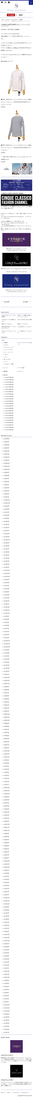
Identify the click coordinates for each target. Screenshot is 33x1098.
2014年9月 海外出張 (8, 403)
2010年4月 (6, 1029)
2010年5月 (6, 1026)
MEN (21, 15)
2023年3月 (6, 561)
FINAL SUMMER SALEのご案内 (25, 319)
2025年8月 (6, 475)
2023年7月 (6, 549)
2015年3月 (6, 852)
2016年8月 (6, 800)
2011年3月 (6, 998)
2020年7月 (6, 656)
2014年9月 (6, 870)
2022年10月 (6, 576)
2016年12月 (6, 787)
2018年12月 (6, 714)
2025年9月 (6, 472)
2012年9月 (6, 943)
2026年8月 (6, 438)
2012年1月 (6, 968)
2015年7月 (6, 839)
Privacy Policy (16, 1092)
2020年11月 (6, 643)
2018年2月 (6, 744)
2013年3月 (6, 925)
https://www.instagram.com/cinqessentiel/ (14, 222)
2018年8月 (6, 726)
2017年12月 (6, 751)
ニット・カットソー (8, 352)
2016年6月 (6, 806)
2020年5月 (6, 662)
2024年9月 (6, 506)
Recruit (8, 1092)
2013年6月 (6, 916)
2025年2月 (6, 494)
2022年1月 (6, 604)
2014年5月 (6, 882)
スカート (6, 354)
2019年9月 (6, 686)
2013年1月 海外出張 (8, 415)
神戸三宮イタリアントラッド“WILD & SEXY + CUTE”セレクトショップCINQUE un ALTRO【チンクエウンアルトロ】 (16, 270)
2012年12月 (6, 934)
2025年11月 (6, 466)
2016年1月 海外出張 (8, 396)
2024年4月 (6, 521)
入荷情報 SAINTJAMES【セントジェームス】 (15, 24)
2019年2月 (6, 708)
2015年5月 (6, 845)
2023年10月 (6, 539)
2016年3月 (6, 815)
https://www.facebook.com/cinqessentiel (13, 216)
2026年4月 (6, 451)
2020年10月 (6, 647)
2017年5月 (6, 772)
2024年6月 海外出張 (9, 379)
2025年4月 (6, 487)
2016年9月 (6, 796)
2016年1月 (6, 821)
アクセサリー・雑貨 (8, 364)
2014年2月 (6, 891)
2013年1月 (6, 931)
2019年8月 (6, 689)
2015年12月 (6, 824)
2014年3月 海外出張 (8, 408)
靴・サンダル (7, 359)
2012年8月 (6, 946)
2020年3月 (6, 668)
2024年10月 (6, 503)
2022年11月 (6, 573)
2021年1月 (6, 637)
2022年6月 (6, 588)
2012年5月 (6, 956)
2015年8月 (6, 836)
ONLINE (3, 107)
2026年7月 (6, 441)
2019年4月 (6, 702)
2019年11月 (6, 680)
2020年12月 (6, 640)
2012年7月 (6, 949)
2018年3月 (6, 741)
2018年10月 (6, 720)
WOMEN (11, 15)
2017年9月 (6, 760)
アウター (6, 345)
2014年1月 (6, 894)
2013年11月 (6, 900)
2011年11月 (6, 974)
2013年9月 (6, 907)
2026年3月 (6, 454)
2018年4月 (6, 738)
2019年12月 (6, 677)
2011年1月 (6, 1001)
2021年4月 (6, 628)
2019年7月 (6, 692)
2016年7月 (6, 803)
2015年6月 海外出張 (8, 398)
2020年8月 (6, 653)
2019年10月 (6, 683)
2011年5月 (6, 992)
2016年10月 (6, 793)
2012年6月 (6, 953)
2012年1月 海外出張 (8, 420)
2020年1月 (6, 674)
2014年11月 (6, 864)
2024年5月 (6, 518)
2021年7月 (6, 622)
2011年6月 (6, 989)
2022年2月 (6, 601)
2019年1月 (6, 711)
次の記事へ (26, 302)
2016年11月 (6, 790)
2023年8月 (6, 546)
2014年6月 (6, 879)
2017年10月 (6, 757)
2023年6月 (6, 552)
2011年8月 (6, 983)
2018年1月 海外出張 (8, 389)
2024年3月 (6, 524)
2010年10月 (6, 1011)
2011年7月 (6, 986)
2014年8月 (6, 873)
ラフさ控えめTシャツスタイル (24, 326)
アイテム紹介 (21, 367)
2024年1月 (6, 530)
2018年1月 (6, 747)
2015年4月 (6, 848)
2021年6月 (6, 625)
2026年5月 (6, 448)
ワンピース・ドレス (8, 347)
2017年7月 (6, 766)
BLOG (3, 340)
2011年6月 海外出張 (8, 422)
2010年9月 (6, 1014)
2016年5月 (6, 809)
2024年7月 (6, 512)
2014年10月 (6, 867)
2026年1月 (6, 460)
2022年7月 (6, 585)
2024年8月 (6, 509)
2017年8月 (6, 763)
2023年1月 (6, 567)
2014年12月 (6, 861)
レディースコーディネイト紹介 (25, 343)
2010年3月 (6, 1032)
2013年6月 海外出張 (8, 413)
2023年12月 (6, 533)
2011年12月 (6, 971)
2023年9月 (6, 542)
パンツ (5, 357)
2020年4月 (6, 665)
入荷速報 (5, 342)
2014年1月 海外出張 (8, 410)
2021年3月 (6, 631)
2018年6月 (6, 732)
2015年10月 (6, 830)
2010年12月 (6, 1005)
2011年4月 (6, 995)
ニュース (5, 367)
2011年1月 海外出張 (8, 425)
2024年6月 (6, 515)
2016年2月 (6, 818)
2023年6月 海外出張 (9, 384)
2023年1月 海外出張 (8, 387)
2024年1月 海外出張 (8, 382)
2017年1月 (6, 784)
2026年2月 (6, 457)
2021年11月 (6, 610)
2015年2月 (6, 855)
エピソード (20, 371)
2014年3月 (6, 888)
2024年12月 (6, 500)
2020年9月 (6, 650)
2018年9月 (6, 723)
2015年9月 (6, 833)
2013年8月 (6, 910)
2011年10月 (6, 977)
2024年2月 (6, 527)
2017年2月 (6, 781)
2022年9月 (6, 579)
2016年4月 (6, 812)
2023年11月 (6, 536)
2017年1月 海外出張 (8, 391)
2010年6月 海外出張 (9, 427)
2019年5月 (6, 699)
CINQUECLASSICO (7, 1055)
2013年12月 (6, 897)
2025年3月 (6, 490)
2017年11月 (6, 754)
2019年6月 (6, 695)
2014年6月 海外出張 (8, 406)
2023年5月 (6, 555)
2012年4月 (6, 959)
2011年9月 (6, 980)
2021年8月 (6, 619)
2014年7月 (6, 876)
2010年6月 (6, 1023)
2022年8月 (6, 582)
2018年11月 (6, 717)
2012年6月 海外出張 (8, 417)
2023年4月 (6, 558)
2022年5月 (6, 591)
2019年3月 (6, 705)
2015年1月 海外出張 (8, 401)
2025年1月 (6, 497)
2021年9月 (6, 616)
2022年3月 (6, 598)
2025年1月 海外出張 (8, 377)
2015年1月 (6, 858)
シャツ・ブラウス (8, 349)
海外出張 (5, 375)
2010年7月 (6, 1020)
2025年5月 (6, 484)
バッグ (5, 361)
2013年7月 (6, 913)
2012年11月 (6, 937)
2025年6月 (6, 481)
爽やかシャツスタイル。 (7, 324)
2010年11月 (6, 1008)
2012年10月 (6, 940)
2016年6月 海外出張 (8, 394)
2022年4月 (6, 594)
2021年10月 (6, 613)
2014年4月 (6, 885)
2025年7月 (6, 478)
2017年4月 (6, 775)
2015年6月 (6, 842)
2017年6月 (6, 769)
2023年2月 (6, 564)
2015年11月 (6, 827)
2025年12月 (6, 463)
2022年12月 (6, 570)
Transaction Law (24, 1092)
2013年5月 (6, 919)
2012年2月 (6, 965)
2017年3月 (6, 778)
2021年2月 (6, 634)
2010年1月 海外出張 (8, 429)
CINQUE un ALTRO (7, 1080)
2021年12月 (6, 607)
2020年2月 (6, 671)
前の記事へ (7, 302)
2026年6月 (6, 445)
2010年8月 (6, 1017)
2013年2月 (6, 928)
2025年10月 (6, 469)
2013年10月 (6, 904)
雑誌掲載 (5, 371)
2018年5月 (6, 735)
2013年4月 (6, 922)
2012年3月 (6, 962)
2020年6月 (6, 659)
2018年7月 (6, 729)
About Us (3, 1092)
